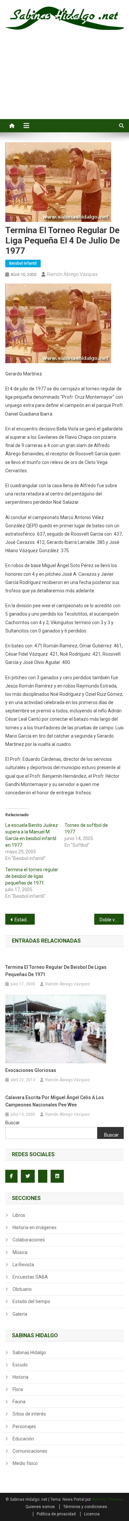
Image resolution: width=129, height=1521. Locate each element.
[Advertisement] (64, 82)
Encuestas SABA (30, 1277)
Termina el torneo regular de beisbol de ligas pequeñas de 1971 (31, 876)
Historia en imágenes (35, 1227)
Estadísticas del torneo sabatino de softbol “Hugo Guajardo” (25, 919)
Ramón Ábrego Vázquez (72, 274)
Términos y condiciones (85, 1506)
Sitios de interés (29, 1414)
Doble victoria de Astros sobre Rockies (112, 919)
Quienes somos (40, 1506)
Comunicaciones (30, 1451)
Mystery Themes (107, 1499)
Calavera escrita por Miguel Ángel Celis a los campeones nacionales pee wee (54, 1101)
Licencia (92, 1514)
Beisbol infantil (23, 263)
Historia (20, 1377)
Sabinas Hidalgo (29, 1352)
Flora (18, 1389)
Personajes (24, 1426)
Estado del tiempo (31, 1301)
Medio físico (25, 1463)
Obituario (22, 1289)
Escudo (20, 1364)
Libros (19, 1215)
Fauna (19, 1401)
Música (20, 1252)
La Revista (23, 1264)
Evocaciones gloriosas (30, 1070)
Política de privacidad (56, 1514)
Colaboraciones (29, 1239)
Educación (23, 1438)
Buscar (12, 1122)
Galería (20, 1314)
